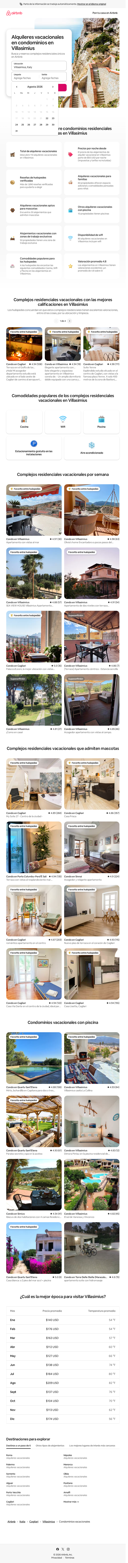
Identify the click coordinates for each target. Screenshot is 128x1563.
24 (16, 124)
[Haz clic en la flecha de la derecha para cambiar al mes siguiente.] (53, 87)
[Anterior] (56, 320)
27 (35, 124)
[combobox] (39, 67)
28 (41, 124)
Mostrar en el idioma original (91, 4)
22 (47, 118)
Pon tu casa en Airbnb (105, 13)
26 (28, 124)
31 (16, 131)
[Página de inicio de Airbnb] (14, 13)
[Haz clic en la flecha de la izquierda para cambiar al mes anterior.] (17, 87)
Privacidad (56, 1557)
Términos (69, 1557)
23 (53, 118)
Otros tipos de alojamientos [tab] (50, 1445)
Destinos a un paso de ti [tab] (18, 1445)
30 (53, 124)
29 (47, 124)
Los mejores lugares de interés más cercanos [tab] (92, 1445)
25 (22, 124)
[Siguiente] (69, 320)
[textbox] (25, 78)
